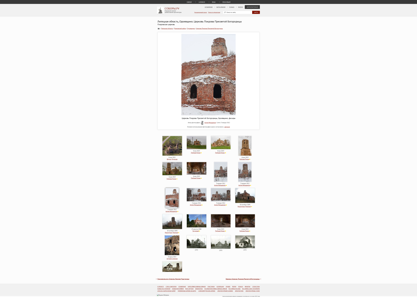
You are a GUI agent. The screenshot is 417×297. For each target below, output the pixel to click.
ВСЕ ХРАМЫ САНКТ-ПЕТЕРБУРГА (251, 289)
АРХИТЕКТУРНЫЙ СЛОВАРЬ (225, 291)
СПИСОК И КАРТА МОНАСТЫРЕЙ (166, 291)
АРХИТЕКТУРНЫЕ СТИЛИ (253, 291)
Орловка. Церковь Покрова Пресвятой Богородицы (243, 279)
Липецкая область (167, 28)
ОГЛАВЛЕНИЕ (182, 286)
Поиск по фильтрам (214, 12)
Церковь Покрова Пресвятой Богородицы (209, 28)
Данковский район (180, 28)
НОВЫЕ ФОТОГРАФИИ (178, 289)
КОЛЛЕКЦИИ (220, 286)
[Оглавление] (158, 28)
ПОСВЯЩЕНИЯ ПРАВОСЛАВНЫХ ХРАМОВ (215, 289)
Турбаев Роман (195, 153)
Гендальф (196, 231)
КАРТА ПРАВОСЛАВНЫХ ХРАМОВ (197, 286)
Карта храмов (220, 7)
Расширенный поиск (200, 12)
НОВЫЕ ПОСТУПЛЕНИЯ (163, 289)
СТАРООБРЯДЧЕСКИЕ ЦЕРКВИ (206, 291)
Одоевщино (191, 28)
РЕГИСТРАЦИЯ (226, 2)
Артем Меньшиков (210, 123)
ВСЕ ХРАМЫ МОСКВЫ (234, 289)
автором (227, 127)
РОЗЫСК (240, 286)
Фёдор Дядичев (172, 159)
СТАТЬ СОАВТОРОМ (171, 286)
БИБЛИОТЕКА (199, 289)
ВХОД (213, 2)
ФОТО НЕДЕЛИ (189, 289)
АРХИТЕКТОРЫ (239, 291)
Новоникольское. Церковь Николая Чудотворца (173, 279)
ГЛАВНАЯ (189, 2)
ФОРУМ (234, 286)
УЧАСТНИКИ (211, 286)
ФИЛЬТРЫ (247, 286)
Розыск (231, 7)
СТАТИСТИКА (256, 286)
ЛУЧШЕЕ (228, 286)
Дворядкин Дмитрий (244, 206)
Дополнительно (252, 7)
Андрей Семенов (172, 259)
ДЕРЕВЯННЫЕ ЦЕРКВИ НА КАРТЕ (187, 291)
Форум (240, 7)
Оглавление (209, 7)
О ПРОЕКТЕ (202, 2)
